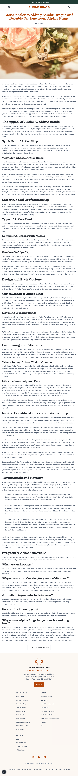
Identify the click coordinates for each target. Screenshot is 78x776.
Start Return (45, 707)
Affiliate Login (20, 750)
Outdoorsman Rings (22, 726)
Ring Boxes (20, 729)
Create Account (21, 743)
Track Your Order (22, 746)
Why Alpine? (44, 700)
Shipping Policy (38, 769)
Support (43, 722)
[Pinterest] (44, 757)
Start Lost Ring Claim (48, 711)
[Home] (39, 7)
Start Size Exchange (47, 704)
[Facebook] (39, 757)
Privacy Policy (26, 769)
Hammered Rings (22, 700)
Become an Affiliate (47, 715)
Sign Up (39, 684)
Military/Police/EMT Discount (50, 718)
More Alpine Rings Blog (40, 647)
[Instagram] (33, 757)
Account (20, 735)
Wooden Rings (20, 711)
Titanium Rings (21, 707)
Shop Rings (21, 693)
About (43, 693)
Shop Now (45, 2)
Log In (18, 739)
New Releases (20, 718)
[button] (75, 7)
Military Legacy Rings (23, 722)
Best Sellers (20, 696)
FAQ (42, 726)
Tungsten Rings (21, 704)
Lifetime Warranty (14, 769)
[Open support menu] (69, 7)
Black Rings (20, 715)
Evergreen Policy (46, 696)
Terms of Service (51, 769)
